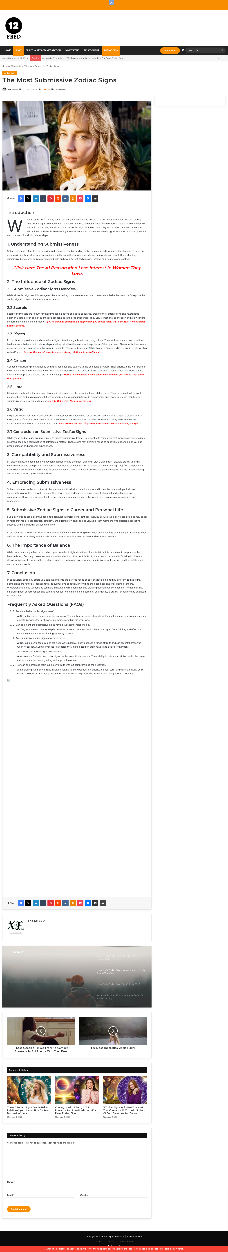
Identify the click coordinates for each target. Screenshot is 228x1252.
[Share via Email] (95, 198)
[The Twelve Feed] (14, 27)
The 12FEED (13, 89)
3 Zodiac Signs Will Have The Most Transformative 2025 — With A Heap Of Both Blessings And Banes (91, 58)
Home (7, 50)
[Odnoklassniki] (73, 198)
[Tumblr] (43, 198)
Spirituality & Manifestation (43, 50)
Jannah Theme (51, 1249)
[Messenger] (88, 198)
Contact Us (112, 1241)
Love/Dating (72, 50)
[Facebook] (21, 198)
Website (84, 1195)
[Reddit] (58, 198)
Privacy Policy (126, 1241)
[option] (77, 977)
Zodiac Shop (170, 50)
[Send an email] (20, 89)
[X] (28, 198)
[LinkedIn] (36, 198)
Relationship (92, 50)
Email (10, 1195)
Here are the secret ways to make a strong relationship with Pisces (61, 352)
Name (11, 1182)
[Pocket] (80, 198)
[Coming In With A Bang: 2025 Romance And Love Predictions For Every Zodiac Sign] (77, 1090)
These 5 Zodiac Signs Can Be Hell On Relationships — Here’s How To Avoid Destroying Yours (28, 1110)
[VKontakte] (65, 198)
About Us (100, 1241)
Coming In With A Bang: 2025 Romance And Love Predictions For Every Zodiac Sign (75, 1110)
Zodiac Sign (111, 50)
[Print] (103, 903)
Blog (19, 50)
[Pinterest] (50, 198)
